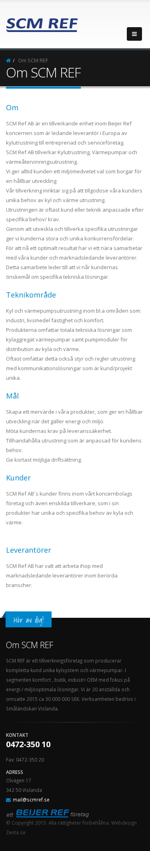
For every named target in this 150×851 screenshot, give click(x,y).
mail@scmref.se (31, 799)
